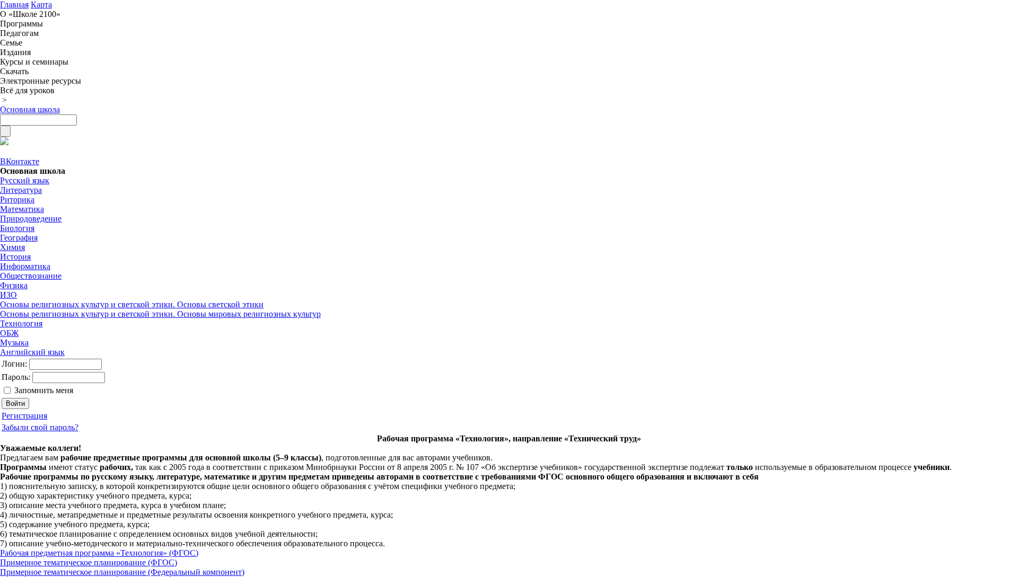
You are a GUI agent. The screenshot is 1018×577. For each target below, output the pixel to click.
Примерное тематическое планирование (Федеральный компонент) (122, 571)
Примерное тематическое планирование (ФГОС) (88, 562)
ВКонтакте (19, 161)
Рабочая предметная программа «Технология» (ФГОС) (99, 552)
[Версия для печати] (4, 142)
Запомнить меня (43, 390)
